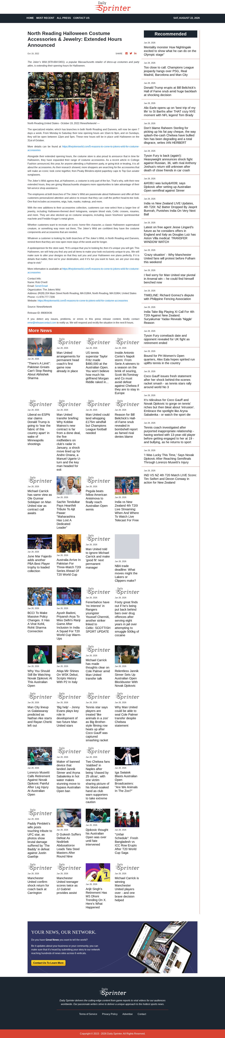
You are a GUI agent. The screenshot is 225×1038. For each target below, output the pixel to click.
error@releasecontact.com (42, 322)
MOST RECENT (45, 18)
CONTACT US (81, 18)
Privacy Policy (110, 1014)
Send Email (41, 286)
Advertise (127, 1014)
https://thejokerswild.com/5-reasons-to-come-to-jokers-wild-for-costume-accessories (83, 300)
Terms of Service (88, 1014)
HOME (30, 18)
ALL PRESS (64, 18)
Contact (142, 1014)
